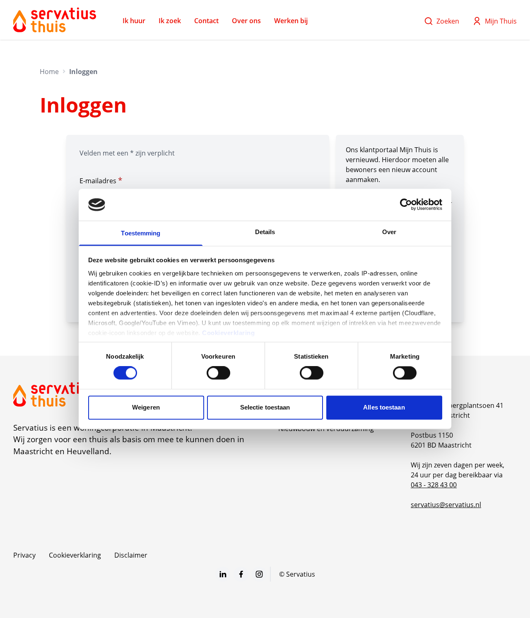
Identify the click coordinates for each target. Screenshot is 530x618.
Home (49, 71)
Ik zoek (170, 20)
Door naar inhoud (35, 11)
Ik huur (134, 20)
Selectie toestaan (265, 407)
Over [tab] (389, 231)
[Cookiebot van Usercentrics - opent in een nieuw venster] (406, 205)
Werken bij (291, 20)
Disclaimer (130, 555)
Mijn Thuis (501, 21)
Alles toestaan (384, 407)
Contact (206, 20)
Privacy (24, 555)
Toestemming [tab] (140, 233)
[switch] (218, 373)
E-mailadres (101, 180)
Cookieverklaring (228, 332)
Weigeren (146, 407)
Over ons (246, 20)
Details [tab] (265, 231)
